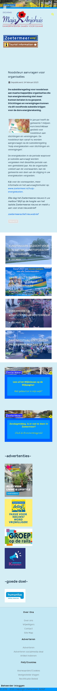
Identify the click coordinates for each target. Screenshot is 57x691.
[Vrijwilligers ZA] (18, 512)
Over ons (28, 620)
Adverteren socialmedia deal (28, 652)
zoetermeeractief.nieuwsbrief (23, 214)
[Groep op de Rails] (18, 537)
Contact (28, 628)
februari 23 (13, 221)
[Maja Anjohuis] (22, 19)
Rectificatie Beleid (28, 679)
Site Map (28, 633)
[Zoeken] (52, 14)
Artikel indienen (28, 656)
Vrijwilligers (28, 624)
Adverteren (28, 647)
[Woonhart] (18, 480)
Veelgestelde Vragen (28, 675)
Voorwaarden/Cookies (28, 670)
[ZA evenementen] (28, 426)
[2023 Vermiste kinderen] (15, 558)
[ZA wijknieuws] (28, 382)
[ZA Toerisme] (20, 41)
